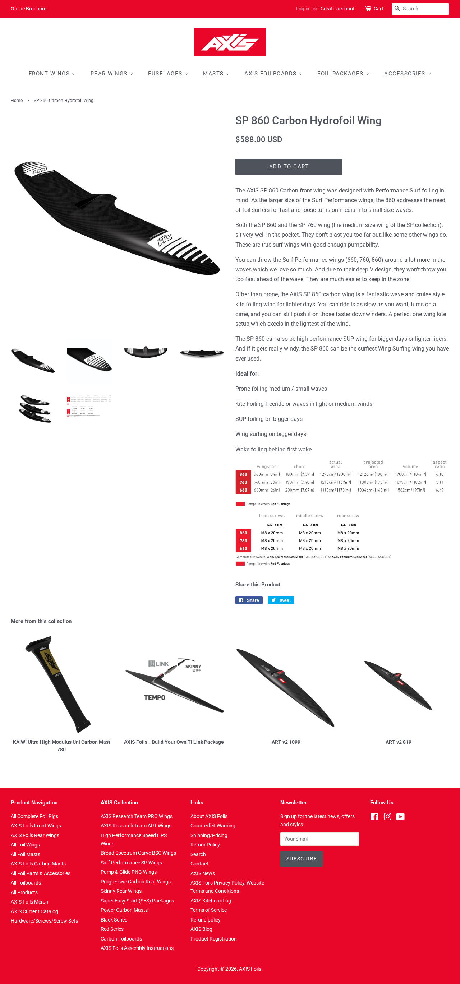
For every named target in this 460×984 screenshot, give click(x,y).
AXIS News (202, 873)
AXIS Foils (250, 969)
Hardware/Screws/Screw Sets (44, 921)
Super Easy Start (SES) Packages (137, 901)
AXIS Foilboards (271, 73)
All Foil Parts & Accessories (40, 873)
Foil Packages (341, 73)
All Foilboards (26, 883)
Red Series (112, 929)
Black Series (114, 920)
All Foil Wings (25, 845)
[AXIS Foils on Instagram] (387, 818)
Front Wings (50, 73)
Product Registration (213, 939)
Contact (199, 864)
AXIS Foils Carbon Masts (38, 864)
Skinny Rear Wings (121, 891)
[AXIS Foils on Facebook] (374, 818)
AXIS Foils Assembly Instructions (137, 948)
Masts (214, 73)
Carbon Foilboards (121, 939)
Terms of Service (208, 910)
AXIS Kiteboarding (210, 901)
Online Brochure (28, 8)
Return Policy (205, 845)
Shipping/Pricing (208, 835)
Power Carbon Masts (124, 910)
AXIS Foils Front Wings (36, 825)
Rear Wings (110, 73)
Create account (338, 8)
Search (198, 854)
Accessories (405, 73)
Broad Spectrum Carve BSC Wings (138, 853)
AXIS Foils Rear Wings (35, 835)
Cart (378, 8)
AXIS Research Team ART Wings (136, 825)
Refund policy (205, 920)
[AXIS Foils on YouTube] (400, 818)
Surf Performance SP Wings (131, 862)
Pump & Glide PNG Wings (129, 872)
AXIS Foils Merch (29, 902)
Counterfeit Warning (212, 825)
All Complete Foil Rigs (34, 816)
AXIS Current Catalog (34, 911)
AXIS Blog (201, 929)
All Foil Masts (25, 854)
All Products (24, 892)
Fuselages (166, 73)
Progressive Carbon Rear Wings (136, 882)
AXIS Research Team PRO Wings (136, 816)
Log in (302, 8)
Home (17, 100)
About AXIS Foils (208, 816)
